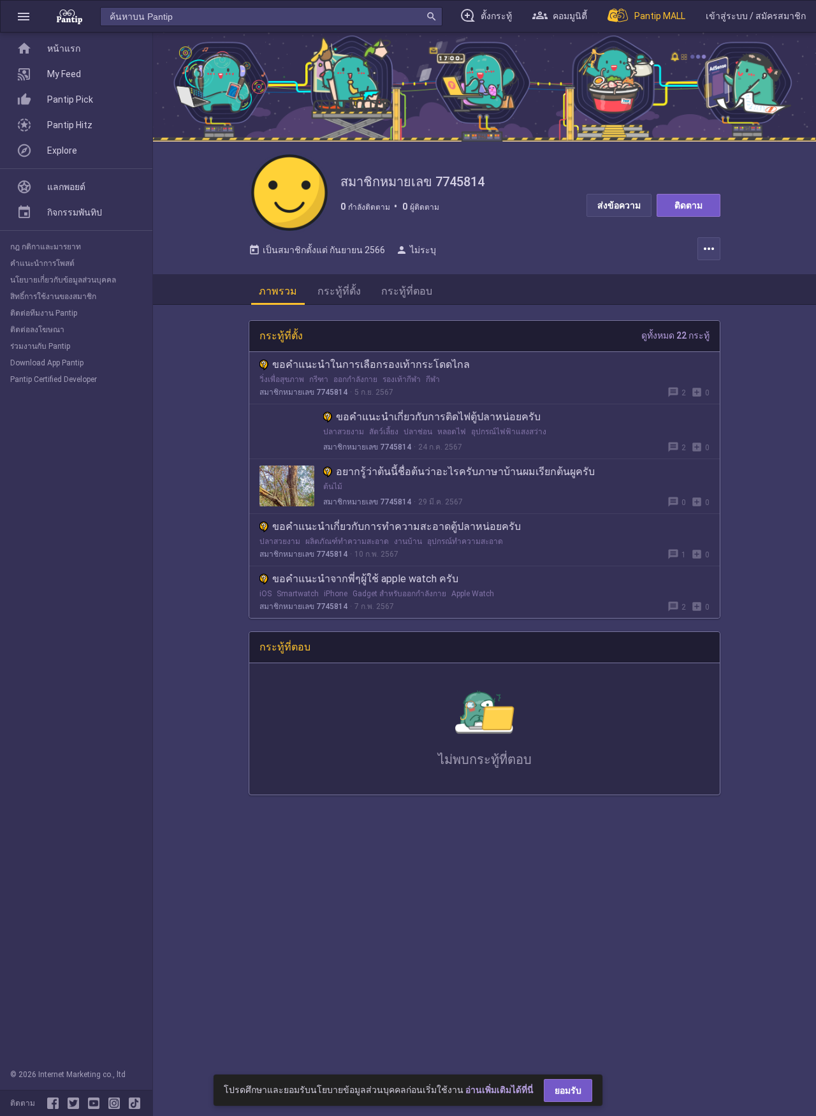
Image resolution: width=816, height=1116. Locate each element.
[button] (24, 16)
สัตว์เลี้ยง (383, 431)
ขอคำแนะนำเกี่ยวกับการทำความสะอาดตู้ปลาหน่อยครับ (396, 526)
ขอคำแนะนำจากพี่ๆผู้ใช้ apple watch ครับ (365, 579)
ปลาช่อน (418, 431)
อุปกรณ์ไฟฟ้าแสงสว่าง (508, 431)
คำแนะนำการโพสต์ (42, 263)
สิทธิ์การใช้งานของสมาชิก (53, 296)
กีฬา (433, 379)
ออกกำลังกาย (355, 379)
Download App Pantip (47, 362)
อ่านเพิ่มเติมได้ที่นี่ (499, 1090)
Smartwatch (298, 593)
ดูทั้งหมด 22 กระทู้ (675, 335)
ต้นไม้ (332, 486)
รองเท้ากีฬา (401, 379)
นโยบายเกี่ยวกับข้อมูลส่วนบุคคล (63, 279)
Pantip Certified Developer (53, 379)
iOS (265, 593)
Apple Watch (472, 593)
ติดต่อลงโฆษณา (37, 329)
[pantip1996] (96, 1103)
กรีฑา (318, 379)
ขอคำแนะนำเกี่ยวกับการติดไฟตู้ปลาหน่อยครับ (438, 417)
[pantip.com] (69, 16)
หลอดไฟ (451, 431)
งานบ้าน (408, 541)
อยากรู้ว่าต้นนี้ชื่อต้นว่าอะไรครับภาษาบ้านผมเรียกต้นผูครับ (465, 472)
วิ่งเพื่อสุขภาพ (281, 379)
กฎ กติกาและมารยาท (45, 246)
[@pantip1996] (134, 1103)
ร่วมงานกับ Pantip (40, 346)
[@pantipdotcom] (116, 1103)
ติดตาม (688, 205)
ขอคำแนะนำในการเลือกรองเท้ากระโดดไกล (371, 364)
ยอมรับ (568, 1090)
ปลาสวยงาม (343, 431)
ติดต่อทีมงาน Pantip (43, 313)
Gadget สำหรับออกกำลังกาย (399, 593)
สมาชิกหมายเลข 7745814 (303, 392)
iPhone (335, 593)
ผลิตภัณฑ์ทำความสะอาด (347, 541)
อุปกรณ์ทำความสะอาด (465, 541)
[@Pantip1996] (76, 1103)
